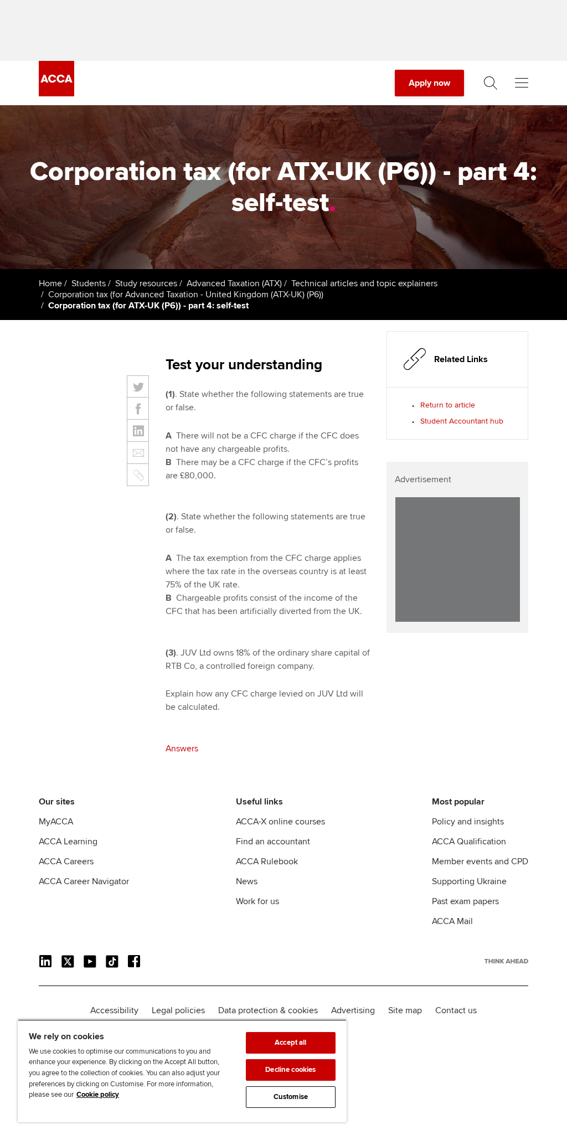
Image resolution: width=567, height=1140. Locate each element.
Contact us (456, 1010)
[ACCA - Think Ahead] (56, 93)
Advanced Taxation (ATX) (234, 283)
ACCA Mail (452, 921)
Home (50, 283)
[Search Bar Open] (490, 83)
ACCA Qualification (469, 841)
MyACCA (56, 821)
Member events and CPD (480, 861)
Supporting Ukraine (469, 881)
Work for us (257, 901)
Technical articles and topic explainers (364, 283)
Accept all (290, 1042)
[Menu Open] (521, 83)
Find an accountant (273, 841)
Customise (291, 1096)
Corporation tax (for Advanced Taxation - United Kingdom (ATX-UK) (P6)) (185, 294)
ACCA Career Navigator (84, 881)
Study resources (146, 283)
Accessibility (114, 1010)
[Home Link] (506, 961)
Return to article (447, 405)
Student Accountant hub (461, 421)
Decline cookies (290, 1069)
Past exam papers (465, 901)
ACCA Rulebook (267, 861)
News (246, 881)
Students (88, 283)
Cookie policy (97, 1094)
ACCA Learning (68, 841)
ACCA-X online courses (280, 821)
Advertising (353, 1010)
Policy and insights (468, 821)
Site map (405, 1010)
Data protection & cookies (268, 1010)
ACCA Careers (66, 861)
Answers (182, 748)
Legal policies (178, 1010)
